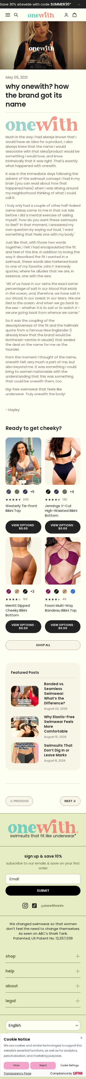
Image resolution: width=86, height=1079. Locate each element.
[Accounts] (66, 15)
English (14, 1025)
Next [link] (68, 801)
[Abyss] (48, 491)
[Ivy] (17, 491)
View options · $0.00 (23, 527)
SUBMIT (43, 890)
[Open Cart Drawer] (74, 15)
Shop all (43, 645)
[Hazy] (8, 591)
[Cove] (17, 591)
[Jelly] (73, 591)
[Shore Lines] (8, 491)
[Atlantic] (25, 491)
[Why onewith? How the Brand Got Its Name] (41, 14)
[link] (23, 508)
